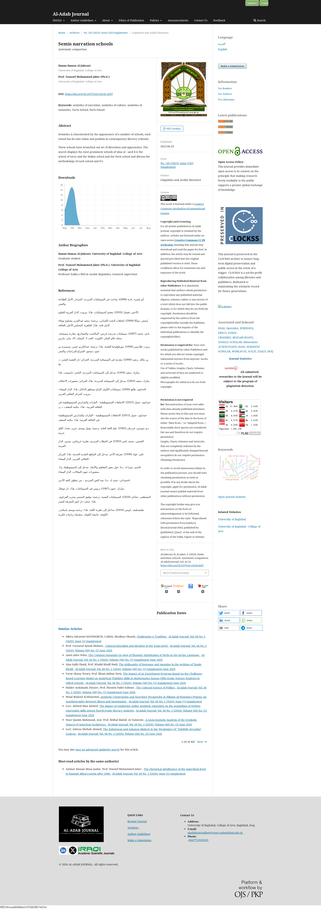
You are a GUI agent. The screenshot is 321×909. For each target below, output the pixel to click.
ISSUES (57, 20)
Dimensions (250, 342)
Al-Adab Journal (71, 14)
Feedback (219, 20)
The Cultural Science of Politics (155, 687)
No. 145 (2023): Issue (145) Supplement (106, 32)
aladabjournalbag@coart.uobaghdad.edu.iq (215, 832)
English (222, 49)
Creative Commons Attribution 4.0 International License (182, 208)
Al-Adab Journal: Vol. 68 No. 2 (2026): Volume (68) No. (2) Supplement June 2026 (125, 669)
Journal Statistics (240, 358)
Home (61, 32)
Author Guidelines (82, 20)
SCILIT (252, 351)
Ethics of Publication (131, 20)
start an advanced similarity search (97, 749)
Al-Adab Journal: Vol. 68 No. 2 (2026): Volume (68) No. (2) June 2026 (150, 724)
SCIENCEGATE (228, 346)
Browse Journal (137, 821)
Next (200, 741)
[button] (228, 613)
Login (265, 3)
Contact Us (200, 20)
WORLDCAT (239, 351)
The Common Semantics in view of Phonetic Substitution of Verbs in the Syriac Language (144, 655)
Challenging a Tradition (152, 636)
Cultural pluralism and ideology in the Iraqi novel (136, 646)
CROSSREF (224, 337)
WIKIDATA (246, 328)
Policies (155, 20)
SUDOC (232, 333)
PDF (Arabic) (173, 128)
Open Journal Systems (232, 497)
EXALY (262, 351)
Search (261, 20)
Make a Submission (232, 66)
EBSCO (222, 333)
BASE (241, 346)
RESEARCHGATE (243, 337)
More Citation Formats (176, 572)
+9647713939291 (198, 840)
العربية (221, 43)
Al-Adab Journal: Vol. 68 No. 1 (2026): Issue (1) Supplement (165, 701)
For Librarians (226, 99)
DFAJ (270, 351)
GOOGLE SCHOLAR (230, 342)
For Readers (225, 88)
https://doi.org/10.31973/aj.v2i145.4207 (89, 94)
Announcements (178, 20)
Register (252, 3)
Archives (74, 32)
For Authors (225, 94)
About (106, 20)
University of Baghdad (232, 519)
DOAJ (221, 328)
